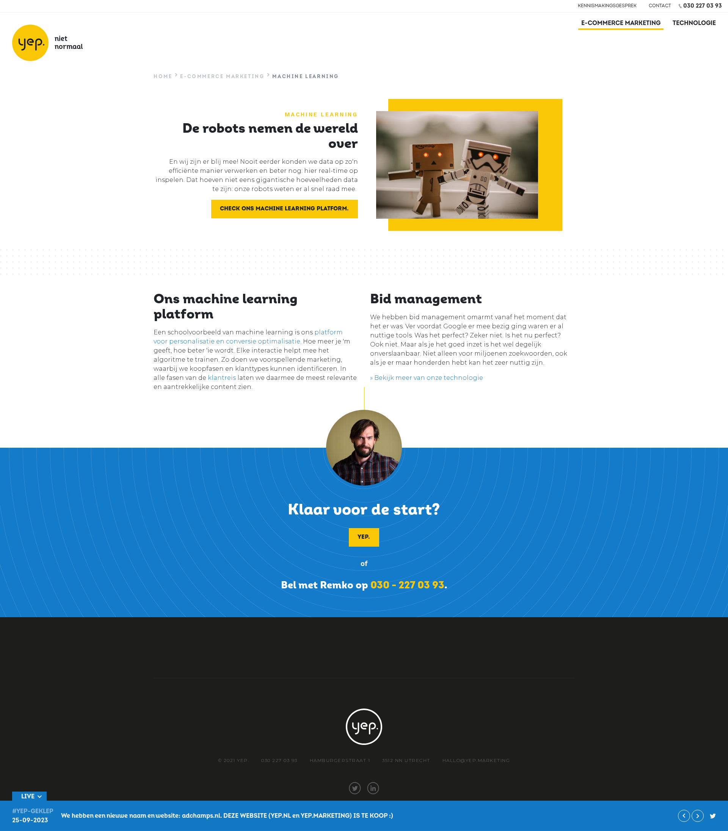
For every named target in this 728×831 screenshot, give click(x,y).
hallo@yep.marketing (476, 760)
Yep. (364, 537)
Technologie (694, 23)
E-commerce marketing (621, 23)
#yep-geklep (713, 816)
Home (163, 77)
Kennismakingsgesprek (607, 6)
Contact (660, 6)
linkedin (373, 788)
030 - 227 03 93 (407, 585)
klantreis (222, 377)
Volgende (698, 816)
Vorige (684, 816)
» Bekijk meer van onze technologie (426, 377)
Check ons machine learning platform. (284, 208)
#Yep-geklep (32, 811)
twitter (355, 788)
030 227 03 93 (702, 6)
